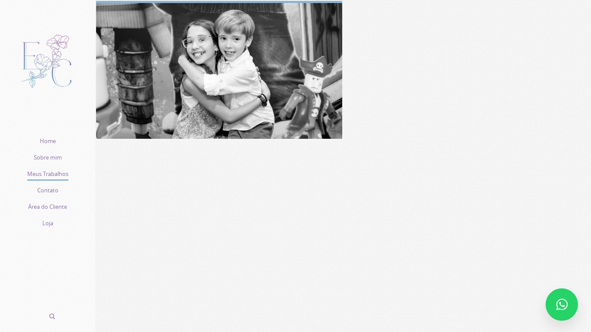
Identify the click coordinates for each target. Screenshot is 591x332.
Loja (47, 223)
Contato (47, 190)
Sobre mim (48, 157)
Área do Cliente (47, 207)
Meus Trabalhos (47, 174)
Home (48, 141)
